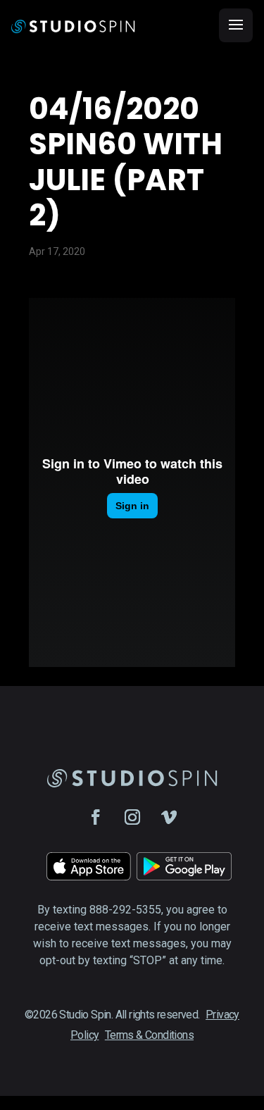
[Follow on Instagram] (132, 817)
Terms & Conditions (149, 1035)
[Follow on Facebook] (95, 817)
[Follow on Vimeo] (168, 817)
